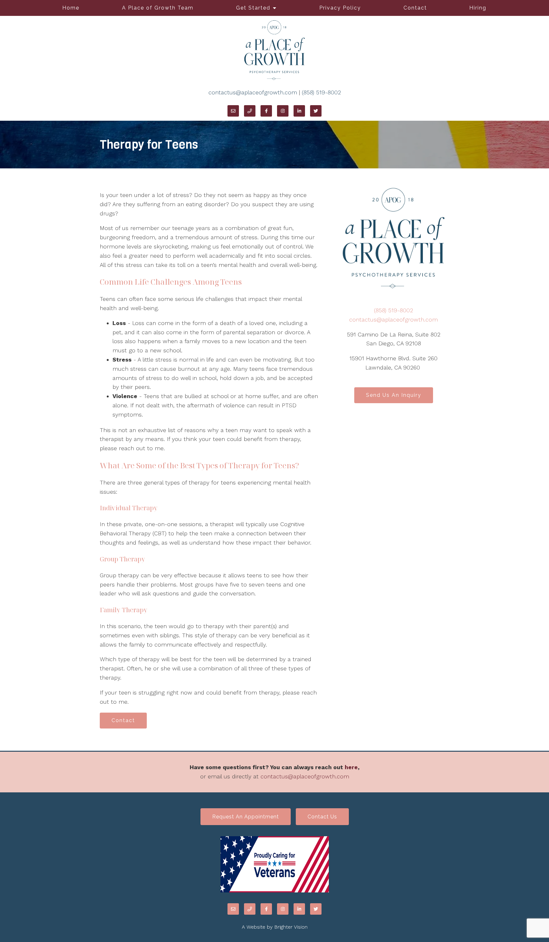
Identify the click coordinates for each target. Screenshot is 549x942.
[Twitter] (316, 111)
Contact (415, 8)
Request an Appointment (245, 817)
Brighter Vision (291, 927)
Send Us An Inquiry (393, 395)
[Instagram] (282, 111)
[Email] (233, 111)
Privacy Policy (340, 8)
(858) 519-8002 (321, 92)
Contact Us (322, 817)
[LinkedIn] (299, 111)
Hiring (477, 8)
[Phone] (249, 111)
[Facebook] (266, 111)
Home (70, 8)
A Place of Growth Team (157, 8)
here (351, 767)
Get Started (253, 8)
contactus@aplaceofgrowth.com (252, 92)
